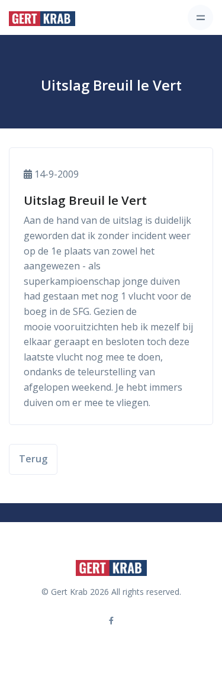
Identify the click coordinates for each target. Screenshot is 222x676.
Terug (33, 458)
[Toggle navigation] (200, 17)
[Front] (42, 17)
